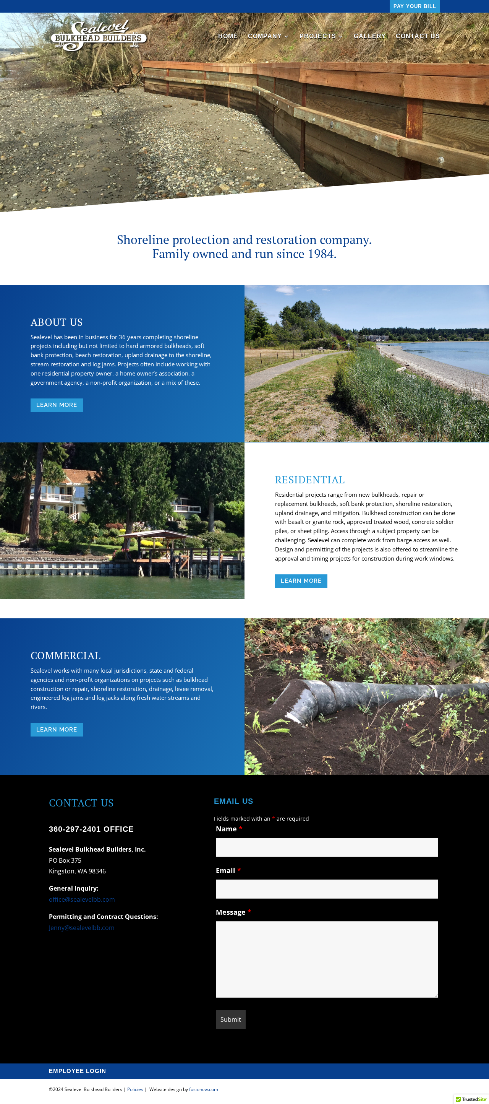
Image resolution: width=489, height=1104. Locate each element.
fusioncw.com (203, 1089)
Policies (135, 1089)
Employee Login (77, 1071)
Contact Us (418, 36)
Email (228, 870)
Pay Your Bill (414, 6)
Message (233, 912)
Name (229, 828)
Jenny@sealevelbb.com (82, 928)
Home (228, 36)
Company (265, 36)
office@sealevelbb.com (82, 899)
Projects (318, 36)
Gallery (370, 36)
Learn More (56, 405)
